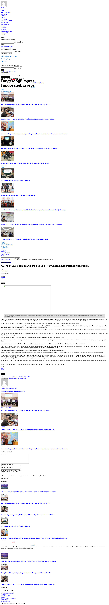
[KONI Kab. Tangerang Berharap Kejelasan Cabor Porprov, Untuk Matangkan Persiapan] (4, 488)
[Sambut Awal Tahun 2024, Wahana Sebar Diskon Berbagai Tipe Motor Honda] (7, 160)
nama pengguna (18, 41)
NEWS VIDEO (4, 61)
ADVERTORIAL (5, 24)
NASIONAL (4, 14)
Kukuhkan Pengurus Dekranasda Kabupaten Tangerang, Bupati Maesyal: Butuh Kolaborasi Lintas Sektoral (34, 134)
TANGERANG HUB (6, 12)
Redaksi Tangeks (5, 270)
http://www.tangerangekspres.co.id (9, 388)
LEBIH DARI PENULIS (18, 391)
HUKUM (3, 17)
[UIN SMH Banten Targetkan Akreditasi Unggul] (7, 177)
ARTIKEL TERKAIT (6, 391)
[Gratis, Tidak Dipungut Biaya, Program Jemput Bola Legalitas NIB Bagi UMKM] (7, 101)
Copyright (3, 29)
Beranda (3, 259)
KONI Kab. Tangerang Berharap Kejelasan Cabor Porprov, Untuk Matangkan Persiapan (28, 491)
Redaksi (3, 34)
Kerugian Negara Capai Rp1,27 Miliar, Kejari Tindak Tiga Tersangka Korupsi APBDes (27, 119)
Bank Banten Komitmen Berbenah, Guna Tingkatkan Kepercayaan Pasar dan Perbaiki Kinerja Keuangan (33, 210)
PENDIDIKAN (4, 22)
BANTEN (3, 16)
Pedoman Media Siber (6, 31)
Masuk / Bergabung (5, 59)
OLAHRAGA (4, 19)
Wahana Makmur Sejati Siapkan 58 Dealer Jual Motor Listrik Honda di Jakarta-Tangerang (29, 148)
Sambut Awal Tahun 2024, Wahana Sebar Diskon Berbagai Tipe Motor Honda (25, 163)
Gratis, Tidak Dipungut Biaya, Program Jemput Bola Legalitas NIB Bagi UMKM (25, 104)
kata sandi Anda (18, 42)
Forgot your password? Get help (8, 71)
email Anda (17, 51)
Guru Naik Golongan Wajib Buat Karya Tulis (19, 376)
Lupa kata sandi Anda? (7, 46)
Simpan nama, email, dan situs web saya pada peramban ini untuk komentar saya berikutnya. (24, 475)
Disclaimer (3, 28)
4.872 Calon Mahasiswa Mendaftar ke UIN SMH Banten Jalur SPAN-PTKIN (24, 239)
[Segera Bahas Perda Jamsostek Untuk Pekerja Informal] (7, 192)
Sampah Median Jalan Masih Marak (17, 378)
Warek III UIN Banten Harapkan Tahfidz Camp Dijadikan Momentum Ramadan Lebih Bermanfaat (31, 224)
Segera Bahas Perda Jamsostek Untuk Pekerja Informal (18, 195)
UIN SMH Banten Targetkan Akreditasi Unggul (15, 180)
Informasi (3, 26)
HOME (2, 10)
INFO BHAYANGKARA (7, 21)
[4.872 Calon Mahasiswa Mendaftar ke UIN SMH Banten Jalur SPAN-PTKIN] (7, 236)
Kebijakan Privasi (5, 33)
